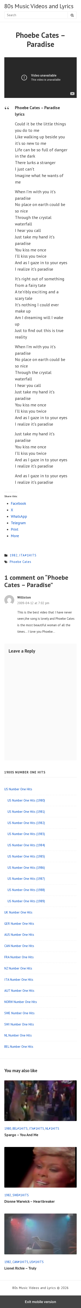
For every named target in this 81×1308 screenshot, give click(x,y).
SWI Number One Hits (19, 1024)
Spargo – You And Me (21, 1134)
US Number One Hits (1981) (26, 812)
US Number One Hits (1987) (26, 879)
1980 (7, 1128)
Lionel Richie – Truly (20, 1268)
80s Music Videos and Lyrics (38, 6)
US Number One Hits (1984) (26, 845)
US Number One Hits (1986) (26, 868)
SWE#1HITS (21, 1195)
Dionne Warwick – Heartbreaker (29, 1201)
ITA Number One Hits (18, 979)
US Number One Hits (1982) (26, 823)
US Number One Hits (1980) (26, 800)
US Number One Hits (18, 789)
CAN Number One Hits (19, 946)
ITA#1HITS (28, 555)
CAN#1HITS (20, 1262)
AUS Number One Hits (19, 935)
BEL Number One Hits (18, 1046)
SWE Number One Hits (19, 1013)
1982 (13, 555)
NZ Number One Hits (18, 968)
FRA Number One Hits (19, 957)
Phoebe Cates (20, 562)
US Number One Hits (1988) (26, 890)
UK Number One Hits (18, 912)
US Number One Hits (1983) (26, 834)
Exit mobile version (40, 1302)
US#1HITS (37, 1262)
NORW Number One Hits (20, 1002)
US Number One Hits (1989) (26, 901)
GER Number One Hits (19, 924)
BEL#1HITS (20, 1128)
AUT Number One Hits (19, 991)
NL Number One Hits (18, 1035)
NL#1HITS (52, 1128)
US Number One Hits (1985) (26, 856)
